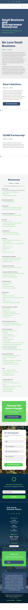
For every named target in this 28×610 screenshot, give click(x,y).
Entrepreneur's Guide (11, 103)
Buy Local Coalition (7, 308)
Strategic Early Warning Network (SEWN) (11, 259)
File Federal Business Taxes (8, 375)
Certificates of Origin (7, 221)
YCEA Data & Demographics (9, 201)
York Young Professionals (8, 315)
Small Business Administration (9, 275)
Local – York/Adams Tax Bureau (9, 370)
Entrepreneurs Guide (12, 416)
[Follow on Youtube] (19, 2)
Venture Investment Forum (8, 252)
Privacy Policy (11, 600)
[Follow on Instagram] (14, 2)
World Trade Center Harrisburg (9, 226)
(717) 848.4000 (14, 527)
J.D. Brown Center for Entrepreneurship (11, 355)
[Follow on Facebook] (9, 2)
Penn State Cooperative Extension (10, 232)
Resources (8, 30)
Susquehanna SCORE (7, 261)
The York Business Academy (9, 362)
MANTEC (4, 294)
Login (8, 562)
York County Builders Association (10, 195)
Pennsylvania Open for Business (9, 357)
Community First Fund (7, 247)
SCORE (4, 358)
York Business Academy (8, 391)
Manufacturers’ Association (9, 295)
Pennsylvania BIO (6, 341)
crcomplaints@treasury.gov (14, 590)
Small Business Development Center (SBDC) (12, 209)
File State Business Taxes (8, 373)
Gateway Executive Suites (8, 286)
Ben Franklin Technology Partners (10, 330)
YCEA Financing (6, 248)
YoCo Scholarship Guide (8, 389)
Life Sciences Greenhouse (8, 339)
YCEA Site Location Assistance (9, 288)
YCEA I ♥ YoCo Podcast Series (9, 388)
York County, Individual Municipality (10, 277)
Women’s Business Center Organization (11, 313)
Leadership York (6, 310)
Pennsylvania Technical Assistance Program (12, 207)
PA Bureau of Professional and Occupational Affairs (13, 273)
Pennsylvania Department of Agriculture (11, 234)
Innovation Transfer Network (9, 336)
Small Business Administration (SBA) (10, 323)
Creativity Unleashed (7, 283)
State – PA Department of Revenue (10, 371)
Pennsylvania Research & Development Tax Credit (13, 342)
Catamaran (5, 332)
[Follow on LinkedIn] (17, 2)
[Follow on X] (11, 2)
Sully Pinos (22, 186)
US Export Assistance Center (9, 224)
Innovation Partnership (8, 334)
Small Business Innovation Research (10, 346)
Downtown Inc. (6, 284)
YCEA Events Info (6, 317)
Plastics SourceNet (7, 300)
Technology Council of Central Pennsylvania (12, 349)
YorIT (4, 250)
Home (3, 30)
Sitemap (19, 600)
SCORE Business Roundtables (9, 312)
